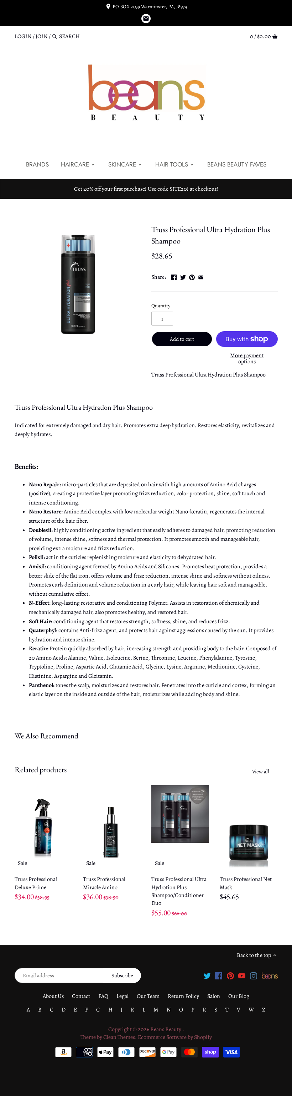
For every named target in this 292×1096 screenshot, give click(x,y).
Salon (213, 996)
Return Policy (183, 996)
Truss (157, 214)
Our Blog (238, 996)
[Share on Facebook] (174, 276)
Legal (122, 996)
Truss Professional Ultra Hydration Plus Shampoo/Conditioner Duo (179, 891)
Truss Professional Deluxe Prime (36, 883)
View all (260, 771)
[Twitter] (207, 975)
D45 (172, 214)
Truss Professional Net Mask (246, 883)
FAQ (103, 996)
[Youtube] (241, 975)
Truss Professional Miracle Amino (104, 883)
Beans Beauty (166, 1029)
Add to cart (182, 339)
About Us (53, 996)
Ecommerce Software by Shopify (175, 1037)
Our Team (148, 996)
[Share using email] (201, 276)
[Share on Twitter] (183, 276)
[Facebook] (218, 975)
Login (23, 36)
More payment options (247, 359)
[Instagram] (253, 975)
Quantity (160, 306)
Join (42, 36)
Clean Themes (119, 1037)
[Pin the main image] (192, 276)
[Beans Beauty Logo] (270, 975)
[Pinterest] (230, 975)
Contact (81, 996)
